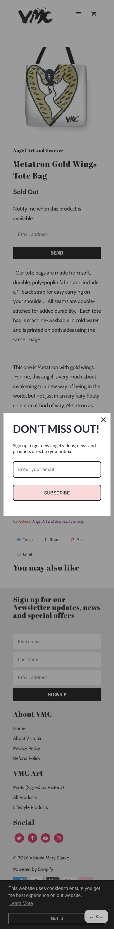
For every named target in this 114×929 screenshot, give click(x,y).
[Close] (103, 420)
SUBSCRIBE (57, 493)
